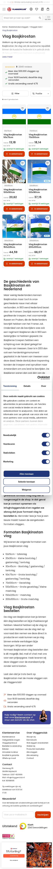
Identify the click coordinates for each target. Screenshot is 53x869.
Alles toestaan (26, 474)
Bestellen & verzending (12, 746)
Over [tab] (43, 386)
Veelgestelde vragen (11, 740)
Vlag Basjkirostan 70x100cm (38, 136)
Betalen (5, 749)
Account (31, 9)
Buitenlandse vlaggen (18, 27)
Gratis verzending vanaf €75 (28, 2)
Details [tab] (27, 386)
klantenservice (22, 717)
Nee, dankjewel (14, 860)
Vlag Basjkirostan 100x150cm (13, 191)
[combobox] (22, 18)
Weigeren (26, 489)
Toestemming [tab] (10, 386)
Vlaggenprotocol (9, 743)
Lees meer (7, 56)
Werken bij (31, 746)
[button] (22, 108)
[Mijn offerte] (42, 9)
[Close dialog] (50, 844)
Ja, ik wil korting (14, 856)
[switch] (46, 444)
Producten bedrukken (36, 749)
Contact (30, 758)
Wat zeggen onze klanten (37, 743)
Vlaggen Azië (36, 27)
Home (4, 27)
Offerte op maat (9, 758)
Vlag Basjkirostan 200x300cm (38, 245)
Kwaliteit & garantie (10, 755)
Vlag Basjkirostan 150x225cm (13, 245)
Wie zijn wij (31, 737)
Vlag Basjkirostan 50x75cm (13, 136)
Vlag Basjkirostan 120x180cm (38, 191)
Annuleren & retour (10, 752)
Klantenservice (8, 737)
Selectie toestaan (26, 482)
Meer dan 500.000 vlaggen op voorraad (26, 694)
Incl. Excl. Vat (47, 17)
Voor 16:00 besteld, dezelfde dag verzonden (23, 700)
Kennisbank (32, 740)
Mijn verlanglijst (36, 9)
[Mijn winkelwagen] (48, 9)
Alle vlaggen (32, 752)
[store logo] (16, 9)
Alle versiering (32, 755)
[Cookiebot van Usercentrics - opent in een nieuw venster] (38, 378)
